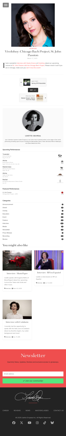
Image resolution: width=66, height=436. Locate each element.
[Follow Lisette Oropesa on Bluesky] (52, 422)
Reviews (17, 410)
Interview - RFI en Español (49, 272)
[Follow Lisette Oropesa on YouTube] (29, 422)
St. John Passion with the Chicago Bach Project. (29, 65)
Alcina (5, 160)
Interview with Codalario (17, 322)
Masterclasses (41, 410)
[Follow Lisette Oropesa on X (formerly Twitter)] (21, 422)
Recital (5, 179)
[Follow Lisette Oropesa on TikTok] (45, 422)
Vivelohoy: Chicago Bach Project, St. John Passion (33, 53)
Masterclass (7, 167)
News (28, 410)
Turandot (6, 154)
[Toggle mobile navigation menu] (6, 5)
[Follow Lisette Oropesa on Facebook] (14, 422)
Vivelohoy (41, 63)
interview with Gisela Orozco (26, 63)
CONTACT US (59, 410)
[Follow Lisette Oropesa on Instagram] (37, 422)
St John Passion (7, 192)
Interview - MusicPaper (17, 273)
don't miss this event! (33, 68)
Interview (8, 288)
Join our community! (34, 381)
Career (6, 410)
